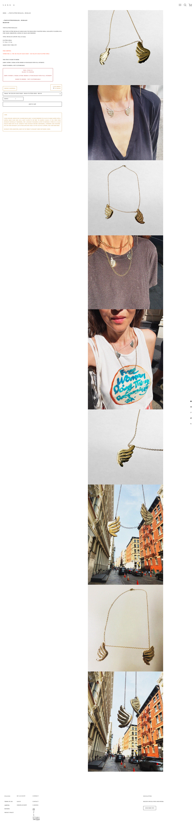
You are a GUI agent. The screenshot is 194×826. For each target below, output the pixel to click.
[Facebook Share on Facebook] (191, 401)
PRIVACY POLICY (9, 812)
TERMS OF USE (8, 801)
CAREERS (36, 805)
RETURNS (7, 808)
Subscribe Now (149, 808)
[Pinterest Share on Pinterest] (191, 407)
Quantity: (6, 98)
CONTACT (36, 801)
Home (4, 13)
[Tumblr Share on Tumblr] (191, 424)
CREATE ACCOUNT (22, 805)
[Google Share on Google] (191, 412)
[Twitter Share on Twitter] (191, 418)
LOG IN (19, 801)
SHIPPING (7, 805)
